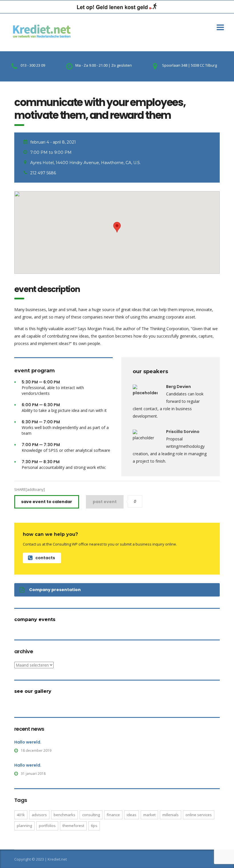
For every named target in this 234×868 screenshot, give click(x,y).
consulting (91, 814)
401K (21, 814)
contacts (45, 558)
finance (113, 814)
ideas (131, 814)
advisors (39, 814)
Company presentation (55, 590)
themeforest (73, 825)
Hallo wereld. (27, 742)
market (149, 814)
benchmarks (64, 814)
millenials (170, 814)
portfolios (47, 825)
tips (94, 825)
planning (24, 825)
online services (198, 814)
